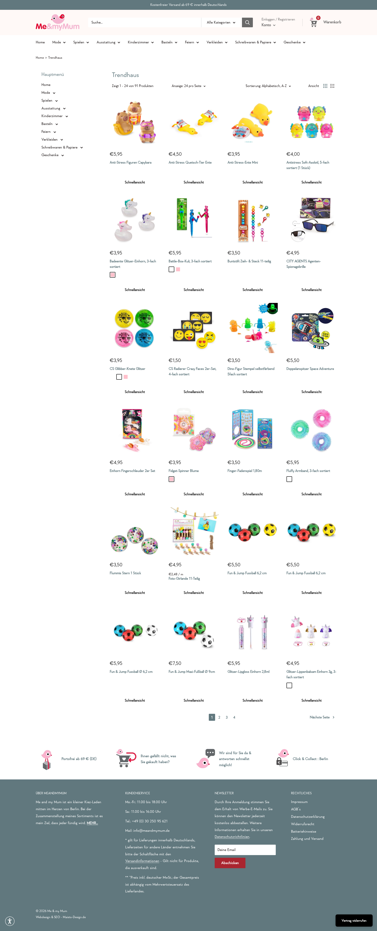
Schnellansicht (135, 182)
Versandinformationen (142, 861)
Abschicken (230, 863)
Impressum (299, 802)
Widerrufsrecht (302, 824)
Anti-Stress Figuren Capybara (130, 162)
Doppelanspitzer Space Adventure (310, 368)
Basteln (167, 42)
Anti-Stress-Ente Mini (243, 162)
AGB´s (296, 809)
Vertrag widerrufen (354, 920)
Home (40, 42)
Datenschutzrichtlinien (232, 837)
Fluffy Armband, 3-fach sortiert (308, 470)
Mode (56, 42)
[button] (9, 921)
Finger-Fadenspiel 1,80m (245, 470)
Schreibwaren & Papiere (253, 42)
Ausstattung (106, 42)
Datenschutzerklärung (308, 816)
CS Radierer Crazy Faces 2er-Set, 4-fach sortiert (192, 371)
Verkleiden (215, 42)
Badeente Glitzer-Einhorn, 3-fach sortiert (133, 263)
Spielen (78, 42)
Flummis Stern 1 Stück (125, 573)
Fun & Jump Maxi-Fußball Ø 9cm (192, 671)
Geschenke (292, 42)
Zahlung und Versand (307, 838)
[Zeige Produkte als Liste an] (332, 86)
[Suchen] (247, 22)
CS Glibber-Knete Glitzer (127, 368)
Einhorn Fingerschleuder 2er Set (132, 470)
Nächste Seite (320, 717)
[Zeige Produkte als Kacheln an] (325, 86)
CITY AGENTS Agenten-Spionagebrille (303, 263)
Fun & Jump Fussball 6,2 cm (247, 573)
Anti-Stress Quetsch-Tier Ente (190, 162)
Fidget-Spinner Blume (184, 470)
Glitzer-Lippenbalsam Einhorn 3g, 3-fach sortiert (311, 674)
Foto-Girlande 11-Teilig (184, 578)
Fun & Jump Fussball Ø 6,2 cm (131, 671)
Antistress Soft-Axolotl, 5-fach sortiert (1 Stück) (307, 165)
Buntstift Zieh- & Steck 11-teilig (249, 261)
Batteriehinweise (303, 831)
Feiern (189, 42)
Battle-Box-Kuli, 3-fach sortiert (190, 261)
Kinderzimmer (138, 42)
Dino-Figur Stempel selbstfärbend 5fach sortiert (251, 371)
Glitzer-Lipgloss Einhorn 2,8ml (248, 671)
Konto (267, 25)
